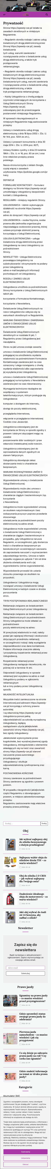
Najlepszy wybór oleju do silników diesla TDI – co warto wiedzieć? (33, 860)
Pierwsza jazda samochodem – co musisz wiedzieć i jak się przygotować (33, 1036)
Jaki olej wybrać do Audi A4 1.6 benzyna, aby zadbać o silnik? (32, 915)
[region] (25, 1133)
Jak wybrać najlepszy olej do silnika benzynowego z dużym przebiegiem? (33, 842)
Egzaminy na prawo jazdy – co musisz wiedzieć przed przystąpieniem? (33, 998)
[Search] (47, 14)
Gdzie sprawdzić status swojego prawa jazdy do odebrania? (32, 1016)
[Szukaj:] (22, 823)
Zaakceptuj (25, 1152)
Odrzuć (25, 1164)
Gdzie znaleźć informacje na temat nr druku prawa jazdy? (33, 1074)
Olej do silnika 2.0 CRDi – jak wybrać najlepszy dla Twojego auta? (32, 878)
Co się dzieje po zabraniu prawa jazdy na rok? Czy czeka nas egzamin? (33, 1055)
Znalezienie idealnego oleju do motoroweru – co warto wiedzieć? (33, 896)
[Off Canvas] (4, 14)
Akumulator (9, 1096)
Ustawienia (25, 1158)
